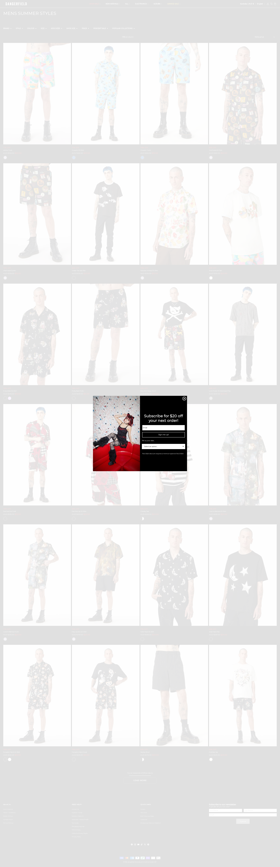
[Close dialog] (184, 398)
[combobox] (163, 446)
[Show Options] (183, 446)
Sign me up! (163, 435)
